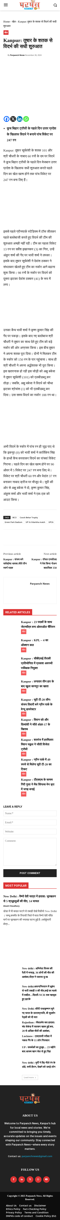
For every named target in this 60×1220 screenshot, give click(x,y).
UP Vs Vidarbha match (35, 522)
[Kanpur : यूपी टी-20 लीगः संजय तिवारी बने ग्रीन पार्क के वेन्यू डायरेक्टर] (11, 702)
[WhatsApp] (29, 63)
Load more (29, 1077)
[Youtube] (46, 1179)
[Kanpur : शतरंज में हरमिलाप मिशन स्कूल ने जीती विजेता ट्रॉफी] (11, 742)
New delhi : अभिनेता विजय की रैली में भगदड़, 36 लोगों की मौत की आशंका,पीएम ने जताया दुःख (38, 972)
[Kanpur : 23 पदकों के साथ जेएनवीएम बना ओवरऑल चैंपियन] (11, 625)
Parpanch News (17, 55)
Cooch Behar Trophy (29, 517)
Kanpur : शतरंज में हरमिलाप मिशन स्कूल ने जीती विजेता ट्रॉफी (37, 744)
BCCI (14, 517)
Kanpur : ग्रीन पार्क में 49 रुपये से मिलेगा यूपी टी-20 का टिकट (36, 764)
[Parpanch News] (5, 55)
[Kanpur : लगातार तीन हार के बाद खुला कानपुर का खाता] (11, 684)
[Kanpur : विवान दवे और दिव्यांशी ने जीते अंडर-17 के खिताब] (11, 722)
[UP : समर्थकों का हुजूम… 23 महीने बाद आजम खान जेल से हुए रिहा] (11, 1050)
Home (6, 21)
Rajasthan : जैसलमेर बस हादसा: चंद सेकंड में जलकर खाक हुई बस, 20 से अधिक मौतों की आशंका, (38, 1026)
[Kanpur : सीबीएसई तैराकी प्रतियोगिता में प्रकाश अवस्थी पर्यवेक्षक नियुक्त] (11, 661)
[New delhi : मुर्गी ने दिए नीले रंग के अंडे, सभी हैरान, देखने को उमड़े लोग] (11, 1066)
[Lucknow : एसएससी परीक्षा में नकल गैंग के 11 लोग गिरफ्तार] (11, 1039)
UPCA (50, 522)
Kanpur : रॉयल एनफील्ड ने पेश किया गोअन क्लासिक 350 (44, 563)
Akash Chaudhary (11, 906)
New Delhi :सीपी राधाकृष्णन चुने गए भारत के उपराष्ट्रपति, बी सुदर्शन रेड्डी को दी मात (38, 1013)
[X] (13, 119)
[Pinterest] (22, 63)
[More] (37, 63)
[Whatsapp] (26, 119)
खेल (14, 21)
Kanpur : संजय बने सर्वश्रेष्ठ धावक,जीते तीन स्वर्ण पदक (15, 563)
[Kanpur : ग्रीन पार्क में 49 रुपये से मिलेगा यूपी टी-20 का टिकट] (11, 762)
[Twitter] (14, 63)
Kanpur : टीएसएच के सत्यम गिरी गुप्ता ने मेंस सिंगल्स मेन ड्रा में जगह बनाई (37, 784)
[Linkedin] (19, 119)
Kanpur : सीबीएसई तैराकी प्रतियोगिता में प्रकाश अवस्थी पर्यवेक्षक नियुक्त (36, 663)
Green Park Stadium (13, 522)
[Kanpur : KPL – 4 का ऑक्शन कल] (11, 643)
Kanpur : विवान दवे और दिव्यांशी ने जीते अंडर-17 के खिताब (35, 724)
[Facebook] (6, 63)
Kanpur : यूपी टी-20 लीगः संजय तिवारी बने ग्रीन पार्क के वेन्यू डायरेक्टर (36, 704)
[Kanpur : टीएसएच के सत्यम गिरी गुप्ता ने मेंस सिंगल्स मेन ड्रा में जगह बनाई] (11, 782)
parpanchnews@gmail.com (37, 1156)
